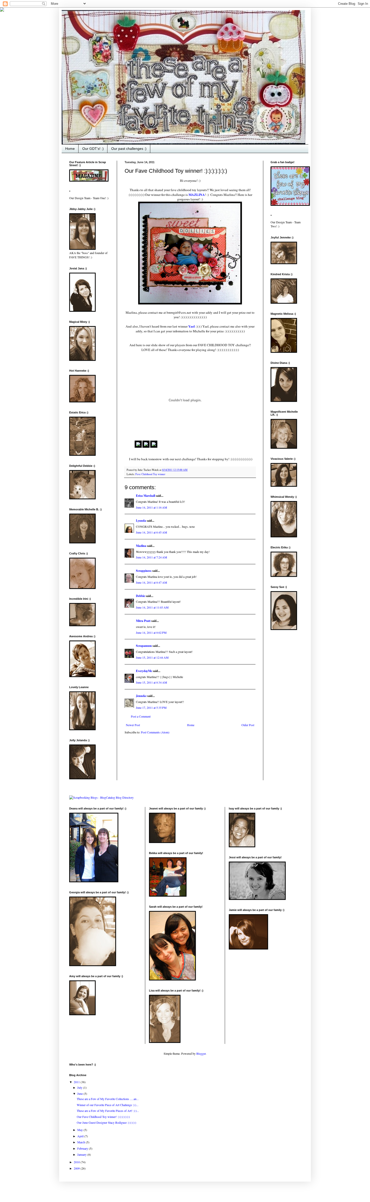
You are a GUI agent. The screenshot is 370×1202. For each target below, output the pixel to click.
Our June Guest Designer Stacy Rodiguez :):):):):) (106, 1122)
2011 (77, 1082)
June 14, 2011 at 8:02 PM (151, 632)
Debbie (140, 596)
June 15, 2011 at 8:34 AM (151, 682)
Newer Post (133, 725)
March (81, 1142)
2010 (77, 1162)
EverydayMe (144, 671)
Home (70, 149)
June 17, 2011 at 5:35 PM (151, 707)
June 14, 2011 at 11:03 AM (152, 607)
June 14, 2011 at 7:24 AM (151, 557)
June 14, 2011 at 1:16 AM (151, 507)
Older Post (247, 725)
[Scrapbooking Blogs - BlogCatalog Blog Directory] (101, 797)
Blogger (201, 1053)
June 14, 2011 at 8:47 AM (151, 582)
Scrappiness (144, 571)
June (80, 1093)
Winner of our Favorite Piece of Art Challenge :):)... (107, 1105)
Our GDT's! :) (93, 149)
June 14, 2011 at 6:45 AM (151, 532)
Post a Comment (141, 716)
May (80, 1130)
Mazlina (141, 546)
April (80, 1136)
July (80, 1087)
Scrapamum (144, 646)
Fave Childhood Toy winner (150, 474)
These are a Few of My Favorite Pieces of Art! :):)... (108, 1111)
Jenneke (141, 696)
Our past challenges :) (128, 149)
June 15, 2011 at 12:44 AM (152, 657)
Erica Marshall (145, 495)
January (82, 1154)
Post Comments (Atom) (155, 732)
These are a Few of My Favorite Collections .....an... (108, 1099)
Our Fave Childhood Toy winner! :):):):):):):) (103, 1117)
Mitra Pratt (143, 621)
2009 (77, 1168)
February (83, 1148)
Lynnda (141, 520)
